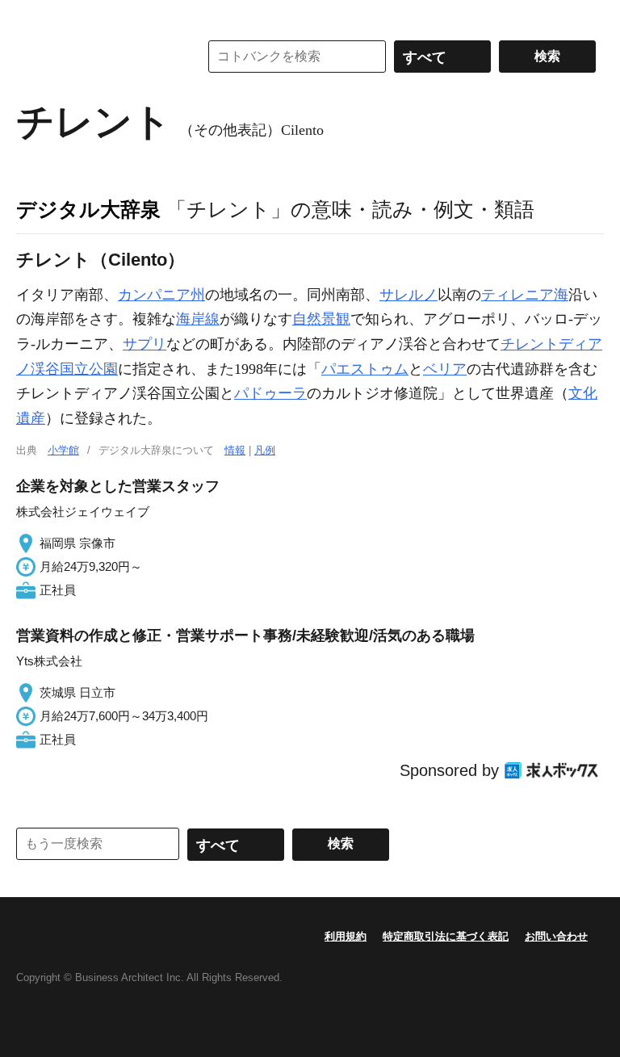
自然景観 (321, 319)
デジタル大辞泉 (88, 209)
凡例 (264, 450)
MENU (32, 16)
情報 (234, 450)
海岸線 (198, 319)
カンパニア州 (161, 295)
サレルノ (408, 295)
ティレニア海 (524, 295)
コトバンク (96, 56)
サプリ (144, 344)
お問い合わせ (556, 936)
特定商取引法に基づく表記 (446, 936)
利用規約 (346, 936)
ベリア (445, 369)
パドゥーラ (270, 393)
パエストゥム (364, 369)
